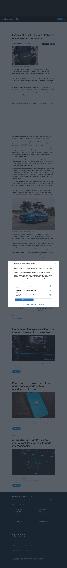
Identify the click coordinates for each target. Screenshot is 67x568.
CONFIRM (24, 299)
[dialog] (33, 284)
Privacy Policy (41, 304)
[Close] (56, 264)
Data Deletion (26, 304)
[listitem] (33, 283)
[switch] (49, 286)
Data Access (33, 304)
